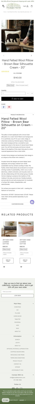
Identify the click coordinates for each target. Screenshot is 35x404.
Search (17, 339)
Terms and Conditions (17, 358)
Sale (17, 328)
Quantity (3, 90)
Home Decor (17, 316)
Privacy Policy (17, 361)
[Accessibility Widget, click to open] (32, 202)
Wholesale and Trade (17, 355)
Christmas (17, 307)
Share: (3, 104)
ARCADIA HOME (13, 6)
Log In (17, 342)
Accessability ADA (17, 370)
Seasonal (17, 322)
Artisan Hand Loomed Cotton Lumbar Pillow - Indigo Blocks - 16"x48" (9, 244)
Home (5, 11)
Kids (17, 325)
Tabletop (17, 319)
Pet (18, 310)
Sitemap (17, 367)
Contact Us (17, 364)
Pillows (17, 313)
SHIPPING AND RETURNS (17, 351)
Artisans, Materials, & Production (17, 348)
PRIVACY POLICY (13, 400)
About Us (17, 331)
